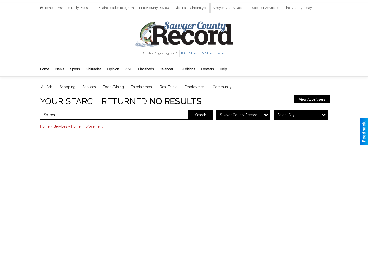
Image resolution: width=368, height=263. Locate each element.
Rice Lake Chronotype (191, 8)
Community (222, 87)
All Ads (47, 87)
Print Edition (189, 53)
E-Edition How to (212, 53)
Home (48, 8)
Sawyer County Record (230, 8)
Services (89, 87)
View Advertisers (312, 99)
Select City (286, 115)
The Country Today (298, 8)
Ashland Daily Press (73, 8)
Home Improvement (87, 126)
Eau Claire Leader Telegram (113, 8)
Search (200, 115)
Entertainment (142, 87)
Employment (195, 87)
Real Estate (168, 87)
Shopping (67, 87)
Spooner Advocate (265, 8)
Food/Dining (113, 87)
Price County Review (154, 8)
